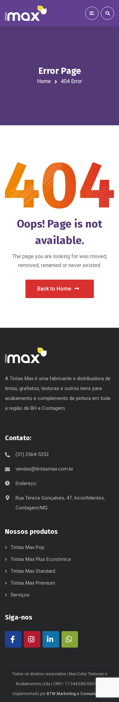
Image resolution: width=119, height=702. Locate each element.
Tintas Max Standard (33, 571)
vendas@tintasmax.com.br (44, 469)
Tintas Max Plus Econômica (41, 559)
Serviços (20, 595)
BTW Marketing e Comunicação (76, 693)
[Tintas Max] (26, 13)
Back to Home (54, 289)
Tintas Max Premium (33, 583)
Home (44, 81)
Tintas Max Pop (27, 547)
